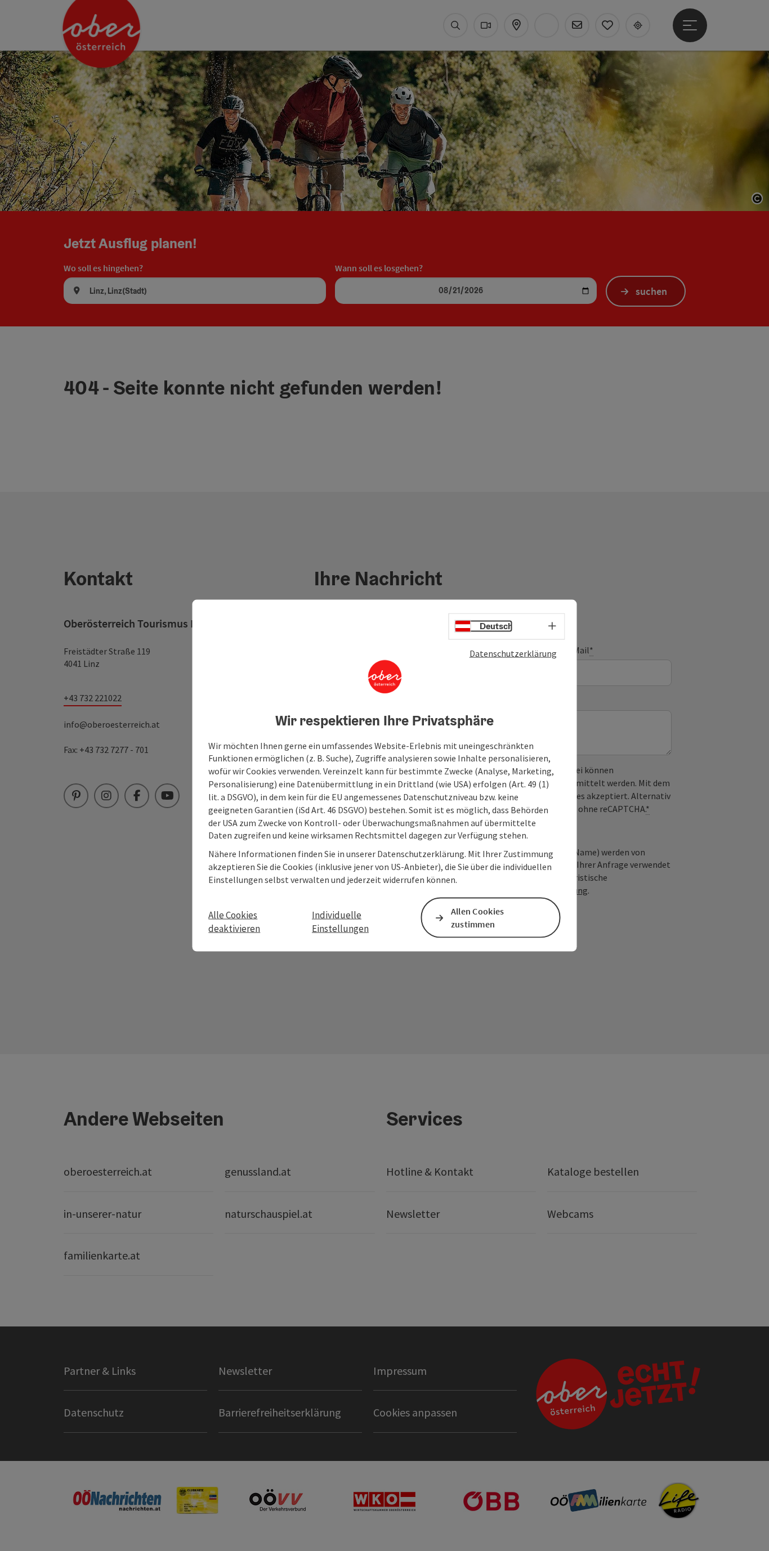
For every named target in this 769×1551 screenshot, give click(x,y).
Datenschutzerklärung (513, 653)
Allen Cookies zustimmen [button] (477, 918)
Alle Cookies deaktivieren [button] (234, 922)
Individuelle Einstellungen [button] (340, 922)
